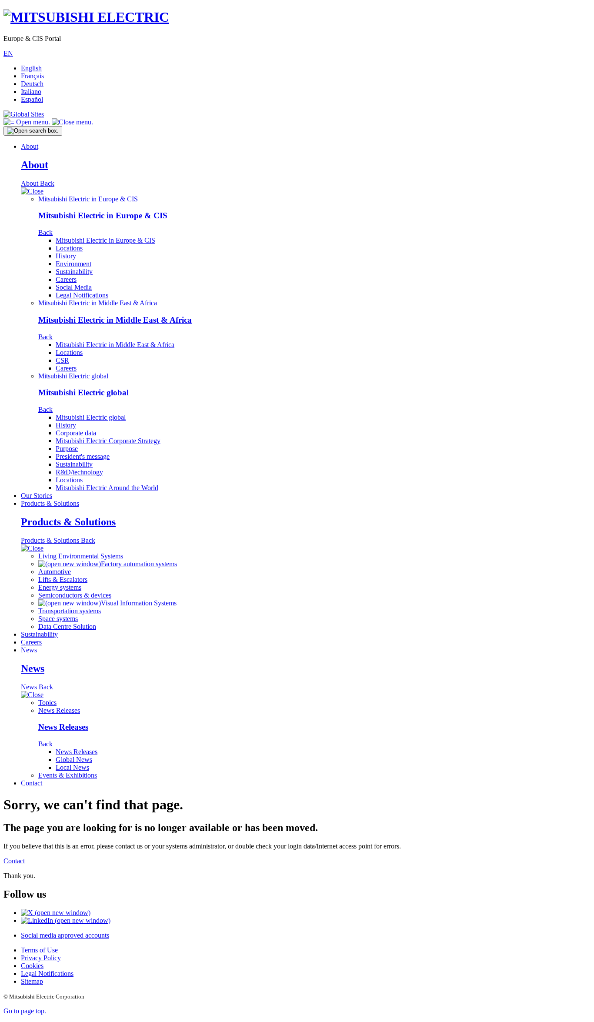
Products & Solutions (50, 503)
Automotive (54, 571)
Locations (69, 248)
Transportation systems (69, 611)
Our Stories (36, 495)
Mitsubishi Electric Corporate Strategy (108, 440)
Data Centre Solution (67, 626)
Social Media (74, 287)
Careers (66, 279)
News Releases (59, 710)
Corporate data (76, 433)
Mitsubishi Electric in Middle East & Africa (97, 303)
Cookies (32, 965)
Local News (72, 767)
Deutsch (32, 83)
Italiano (31, 91)
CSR (62, 360)
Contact (31, 783)
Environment (73, 263)
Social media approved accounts (65, 935)
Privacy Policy (41, 958)
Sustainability (74, 271)
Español (32, 99)
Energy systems (59, 587)
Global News (74, 759)
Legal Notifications (82, 295)
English (31, 68)
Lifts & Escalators (62, 579)
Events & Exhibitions (67, 775)
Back (47, 183)
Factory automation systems (139, 564)
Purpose (67, 448)
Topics (47, 702)
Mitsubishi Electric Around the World (107, 487)
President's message (83, 456)
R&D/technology (79, 472)
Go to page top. (24, 1011)
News (29, 650)
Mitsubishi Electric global (73, 376)
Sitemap (32, 981)
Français (32, 76)
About (29, 146)
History (66, 256)
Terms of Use (39, 950)
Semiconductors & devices (74, 595)
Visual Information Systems (139, 603)
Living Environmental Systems (80, 556)
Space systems (58, 618)
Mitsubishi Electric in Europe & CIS (88, 199)
